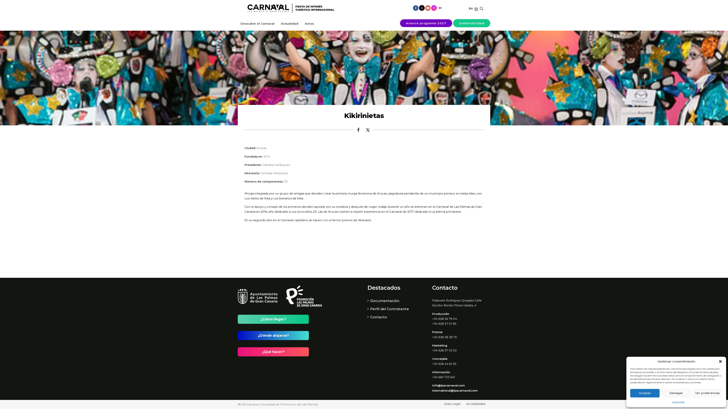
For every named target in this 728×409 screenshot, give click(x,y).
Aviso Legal (678, 401)
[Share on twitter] (368, 131)
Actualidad (289, 23)
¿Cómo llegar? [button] (273, 319)
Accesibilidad (475, 404)
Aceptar (645, 393)
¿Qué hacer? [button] (273, 352)
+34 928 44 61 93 (444, 364)
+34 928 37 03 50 (444, 350)
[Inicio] (290, 8)
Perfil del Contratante (389, 309)
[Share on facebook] (358, 131)
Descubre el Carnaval (258, 23)
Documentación (384, 301)
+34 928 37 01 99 (444, 323)
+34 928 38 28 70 (444, 337)
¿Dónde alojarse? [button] (273, 335)
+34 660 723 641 (443, 377)
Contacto (378, 317)
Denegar (676, 393)
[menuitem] (257, 23)
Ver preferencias (707, 393)
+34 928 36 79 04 (444, 319)
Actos (309, 23)
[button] (720, 361)
